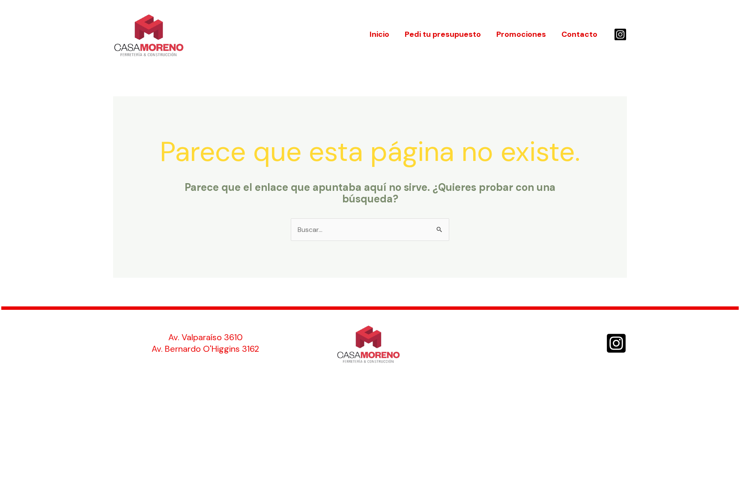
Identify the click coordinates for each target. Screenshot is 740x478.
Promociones (521, 34)
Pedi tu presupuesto (443, 34)
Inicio (379, 34)
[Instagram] (620, 34)
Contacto (579, 34)
